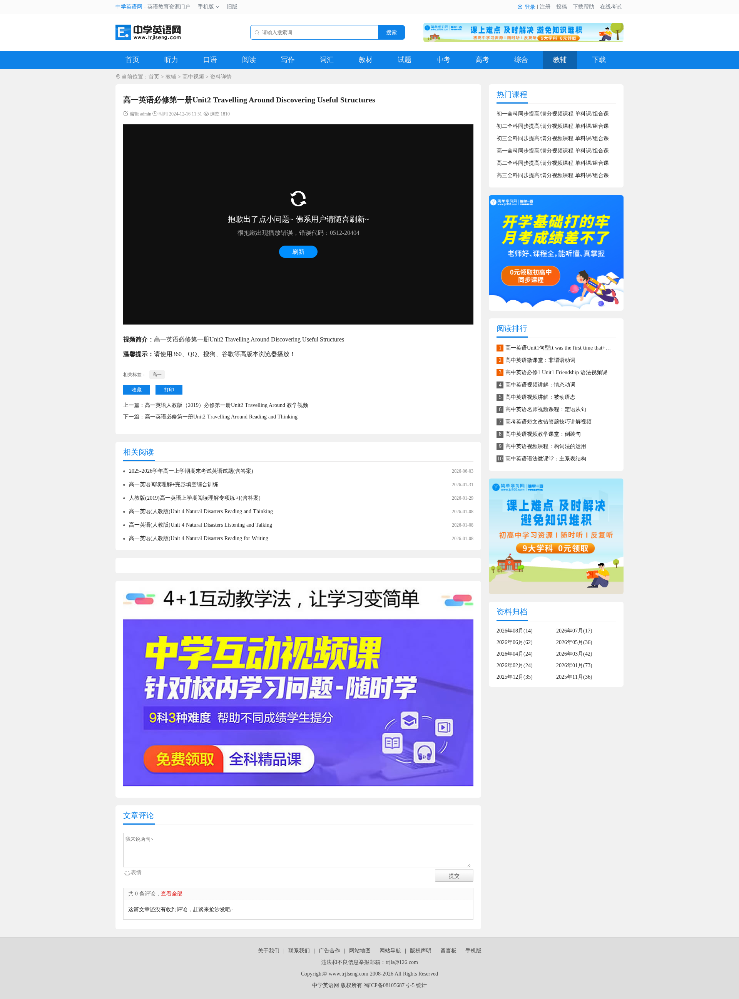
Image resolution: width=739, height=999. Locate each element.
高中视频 (193, 77)
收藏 (137, 390)
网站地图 (360, 951)
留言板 (448, 951)
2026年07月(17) (574, 631)
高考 (482, 60)
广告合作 (329, 951)
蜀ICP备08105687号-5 (389, 985)
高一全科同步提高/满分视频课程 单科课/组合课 (553, 151)
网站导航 (390, 951)
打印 (169, 390)
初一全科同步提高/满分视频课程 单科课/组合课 (553, 114)
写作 (288, 60)
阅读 (249, 60)
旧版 (232, 7)
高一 (157, 374)
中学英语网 (128, 7)
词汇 (327, 60)
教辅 (560, 60)
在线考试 (611, 7)
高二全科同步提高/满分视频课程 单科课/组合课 (553, 163)
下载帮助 (583, 7)
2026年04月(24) (515, 654)
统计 (421, 985)
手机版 (206, 7)
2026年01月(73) (574, 665)
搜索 (391, 32)
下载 (599, 60)
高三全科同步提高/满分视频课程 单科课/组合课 (553, 175)
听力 (171, 60)
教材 (366, 60)
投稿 (561, 7)
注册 (545, 7)
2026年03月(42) (574, 654)
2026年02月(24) (515, 665)
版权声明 (420, 951)
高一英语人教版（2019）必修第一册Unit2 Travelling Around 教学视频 (226, 405)
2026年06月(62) (515, 642)
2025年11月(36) (574, 677)
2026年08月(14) (515, 631)
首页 (132, 60)
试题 (404, 60)
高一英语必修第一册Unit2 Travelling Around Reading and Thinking (221, 417)
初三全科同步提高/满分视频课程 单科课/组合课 (553, 138)
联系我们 (299, 951)
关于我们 (268, 951)
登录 (530, 7)
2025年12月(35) (515, 677)
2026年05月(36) (574, 642)
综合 (521, 60)
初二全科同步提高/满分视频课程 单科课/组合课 (553, 126)
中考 (443, 60)
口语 (210, 60)
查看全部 (171, 894)
